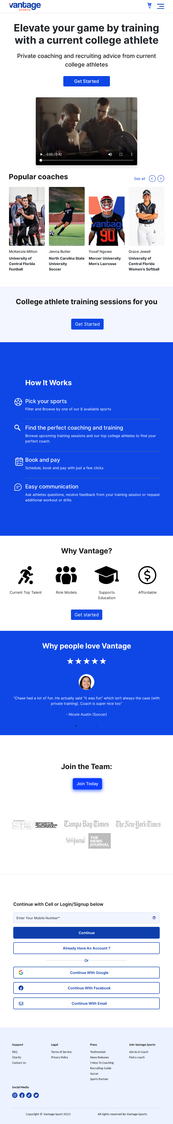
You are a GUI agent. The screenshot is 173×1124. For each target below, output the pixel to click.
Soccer (94, 1074)
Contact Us (19, 1063)
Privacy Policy (59, 1057)
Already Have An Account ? (86, 948)
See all (139, 178)
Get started (87, 614)
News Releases (99, 1057)
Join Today (87, 783)
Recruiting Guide (100, 1068)
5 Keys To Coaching (102, 1063)
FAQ (14, 1052)
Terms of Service (61, 1052)
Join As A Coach (138, 1052)
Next (162, 234)
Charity (16, 1057)
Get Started (86, 81)
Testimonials (98, 1052)
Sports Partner (99, 1079)
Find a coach (137, 1057)
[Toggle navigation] (160, 6)
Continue (87, 932)
